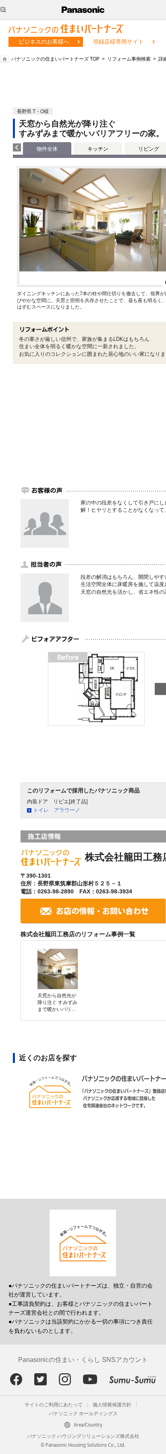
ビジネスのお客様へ (44, 41)
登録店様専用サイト (118, 41)
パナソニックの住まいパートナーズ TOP (55, 59)
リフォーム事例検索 (129, 59)
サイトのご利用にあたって (54, 1404)
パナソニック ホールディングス (83, 1413)
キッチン (97, 149)
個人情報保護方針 (112, 1404)
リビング (148, 149)
